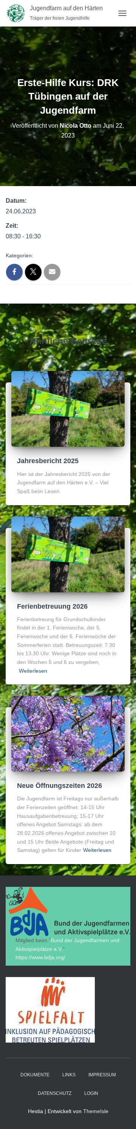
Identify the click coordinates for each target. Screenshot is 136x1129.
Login (91, 1093)
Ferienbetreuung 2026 (52, 606)
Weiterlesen (33, 671)
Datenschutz (54, 1093)
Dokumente (34, 1074)
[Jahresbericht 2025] (68, 409)
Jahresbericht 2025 (48, 461)
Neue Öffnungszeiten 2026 (59, 785)
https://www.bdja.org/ (40, 957)
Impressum (102, 1074)
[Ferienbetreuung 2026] (68, 554)
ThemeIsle (95, 1111)
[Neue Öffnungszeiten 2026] (68, 733)
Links (69, 1074)
